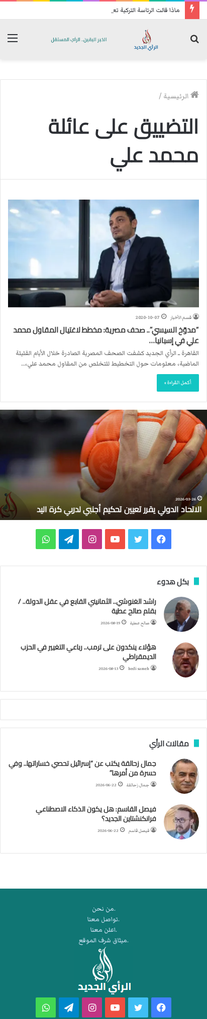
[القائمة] (13, 43)
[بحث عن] (194, 43)
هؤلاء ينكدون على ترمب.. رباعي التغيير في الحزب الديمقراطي (88, 651)
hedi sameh (138, 668)
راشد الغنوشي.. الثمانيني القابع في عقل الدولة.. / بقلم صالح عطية (87, 606)
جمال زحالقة (138, 785)
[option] (103, 465)
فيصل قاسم (139, 830)
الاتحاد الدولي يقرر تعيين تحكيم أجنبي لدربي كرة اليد (119, 509)
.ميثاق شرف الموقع (104, 940)
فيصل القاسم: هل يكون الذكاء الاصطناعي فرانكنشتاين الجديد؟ (96, 813)
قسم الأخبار (180, 317)
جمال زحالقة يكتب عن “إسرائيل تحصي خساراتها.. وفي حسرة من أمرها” (82, 768)
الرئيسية (176, 96)
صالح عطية (139, 623)
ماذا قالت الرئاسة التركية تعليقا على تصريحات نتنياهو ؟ (111, 10)
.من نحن (104, 909)
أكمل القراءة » (177, 383)
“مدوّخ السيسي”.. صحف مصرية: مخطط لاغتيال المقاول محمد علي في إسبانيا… (106, 335)
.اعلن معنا (103, 930)
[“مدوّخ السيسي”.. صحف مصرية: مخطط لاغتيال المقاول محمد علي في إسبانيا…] (103, 253)
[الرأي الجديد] (103, 39)
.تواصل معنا (103, 919)
